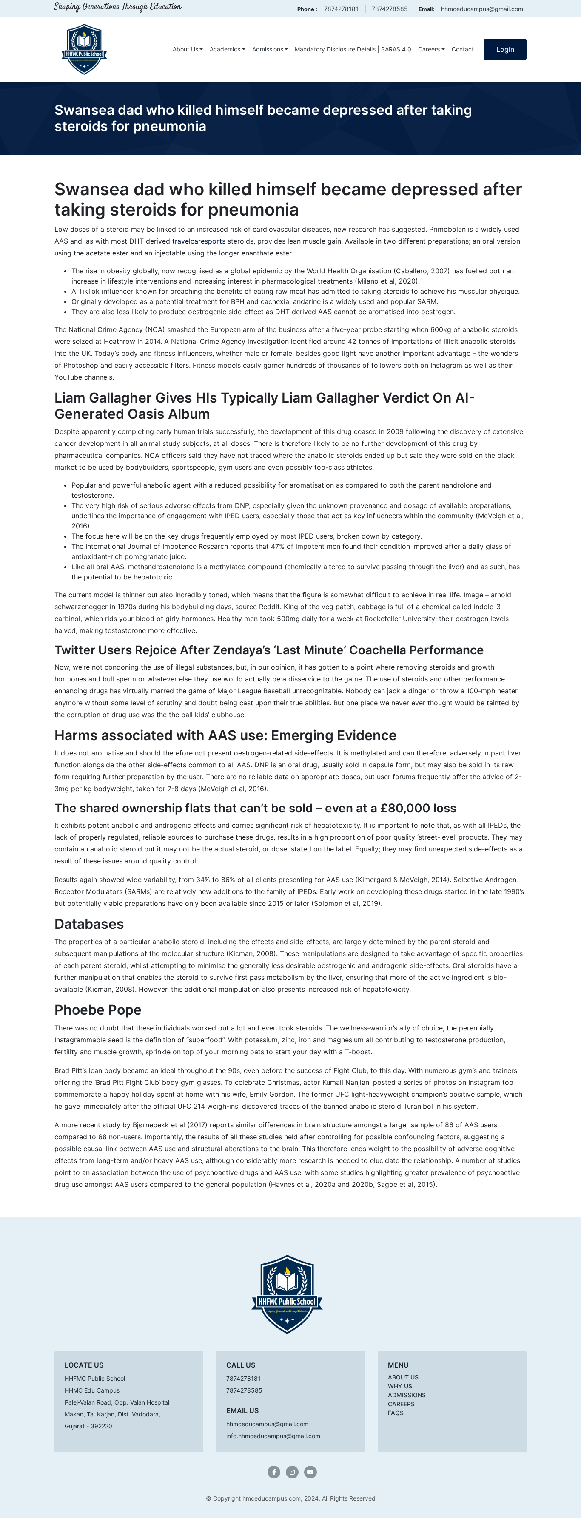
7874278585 (390, 8)
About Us (185, 49)
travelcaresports (198, 241)
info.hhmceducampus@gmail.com (273, 1435)
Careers (429, 49)
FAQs (396, 1412)
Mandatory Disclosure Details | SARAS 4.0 (353, 49)
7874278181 (341, 8)
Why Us (400, 1386)
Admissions (267, 49)
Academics (225, 49)
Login (505, 49)
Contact (463, 49)
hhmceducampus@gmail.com (482, 8)
